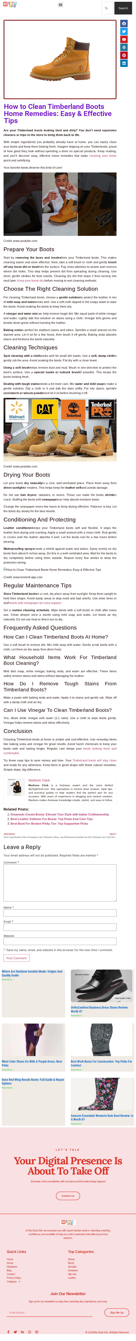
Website (9, 935)
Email (8, 921)
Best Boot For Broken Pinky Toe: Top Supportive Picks (49, 823)
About (10, 1262)
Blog (9, 1270)
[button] (60, 5)
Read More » (8, 979)
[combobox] (107, 8)
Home (10, 1259)
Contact (11, 1274)
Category (11, 1281)
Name (9, 907)
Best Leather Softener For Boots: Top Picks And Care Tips (52, 819)
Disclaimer (12, 1266)
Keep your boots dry (30, 280)
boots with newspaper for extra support (35, 602)
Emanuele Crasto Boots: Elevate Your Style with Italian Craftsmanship (60, 814)
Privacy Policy (14, 1277)
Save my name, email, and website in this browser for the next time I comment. (60, 950)
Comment (11, 862)
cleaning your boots (103, 155)
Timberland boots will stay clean (95, 760)
